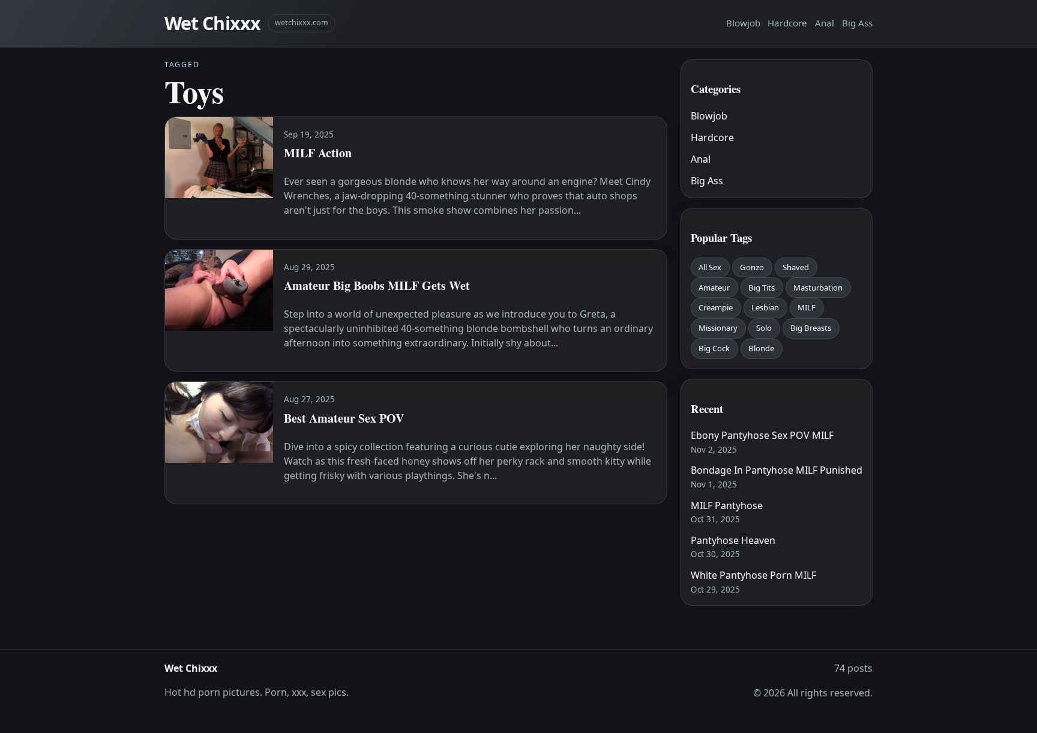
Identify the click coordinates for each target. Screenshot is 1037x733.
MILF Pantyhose (727, 505)
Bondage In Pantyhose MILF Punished (776, 470)
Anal (824, 23)
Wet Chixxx (212, 23)
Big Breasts (810, 327)
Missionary (718, 327)
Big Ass (857, 23)
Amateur (714, 287)
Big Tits (761, 287)
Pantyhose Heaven (733, 540)
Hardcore (787, 23)
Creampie (716, 307)
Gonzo (752, 267)
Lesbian (765, 307)
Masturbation (818, 287)
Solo (764, 327)
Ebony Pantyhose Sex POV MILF (762, 435)
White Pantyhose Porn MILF (753, 575)
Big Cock (714, 348)
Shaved (796, 267)
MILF (807, 307)
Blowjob (743, 23)
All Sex (710, 267)
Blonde (761, 348)
